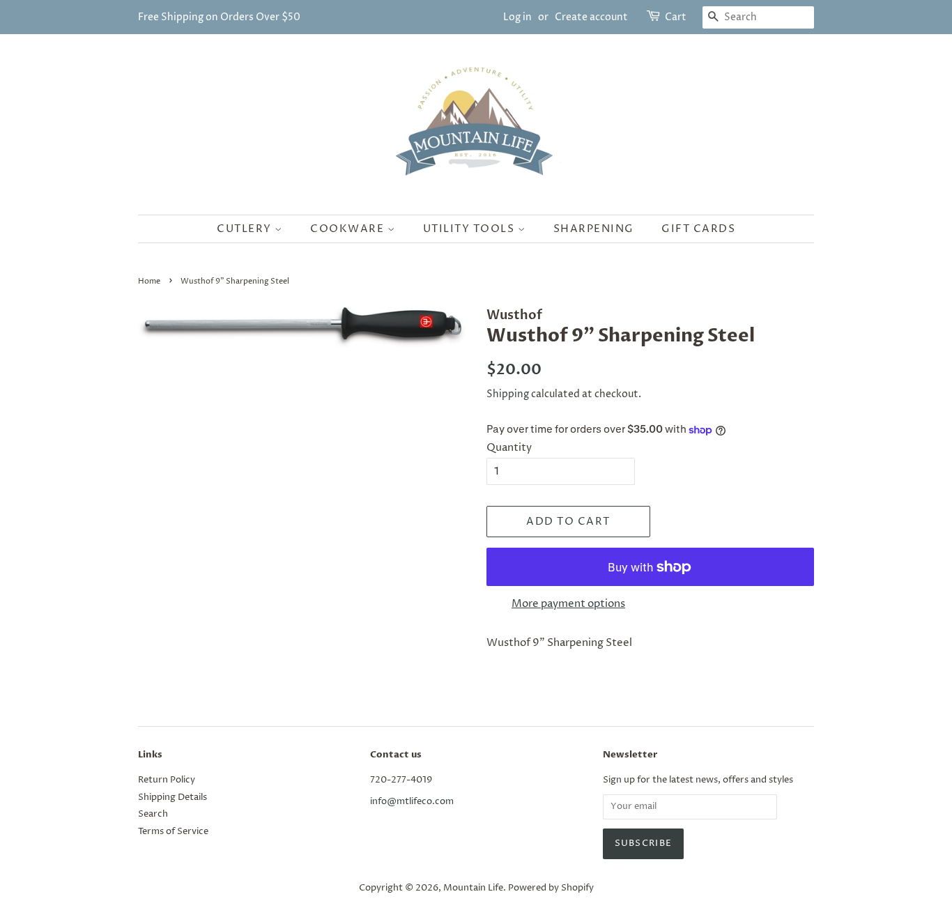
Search (153, 814)
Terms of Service (173, 832)
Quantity (509, 447)
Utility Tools (470, 229)
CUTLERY (246, 229)
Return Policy (166, 780)
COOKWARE (348, 229)
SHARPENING (593, 229)
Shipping (507, 394)
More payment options (568, 603)
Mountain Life (473, 888)
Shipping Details (172, 797)
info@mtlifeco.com (412, 802)
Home (149, 281)
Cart (675, 17)
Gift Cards (698, 229)
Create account (591, 17)
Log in (517, 17)
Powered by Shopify (551, 888)
